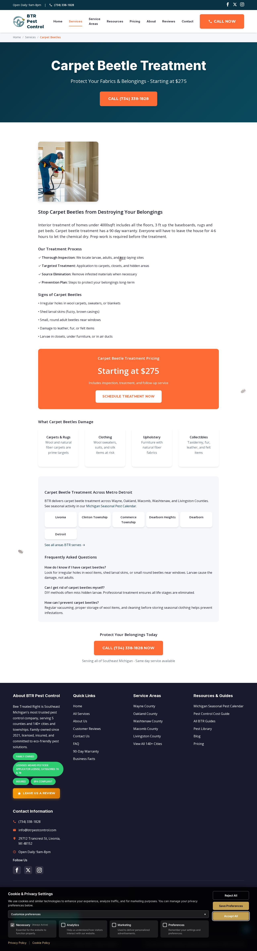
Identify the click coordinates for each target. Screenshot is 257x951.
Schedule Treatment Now (128, 396)
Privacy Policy (17, 942)
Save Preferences (231, 906)
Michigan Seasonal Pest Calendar (111, 506)
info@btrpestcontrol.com (37, 830)
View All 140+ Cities (147, 744)
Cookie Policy (41, 942)
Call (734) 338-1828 (128, 99)
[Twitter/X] (235, 5)
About (151, 21)
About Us (80, 721)
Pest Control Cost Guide (211, 713)
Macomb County (145, 729)
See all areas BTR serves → (65, 545)
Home (57, 21)
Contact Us (81, 736)
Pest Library (203, 729)
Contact (187, 21)
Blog (197, 736)
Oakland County (145, 713)
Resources (115, 21)
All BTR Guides (204, 721)
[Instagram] (242, 5)
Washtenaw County (148, 721)
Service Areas (94, 21)
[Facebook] (228, 5)
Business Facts (84, 759)
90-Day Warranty (86, 751)
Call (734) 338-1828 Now (128, 648)
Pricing (135, 21)
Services (75, 21)
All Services (81, 713)
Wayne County (144, 706)
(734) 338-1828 (64, 5)
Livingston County (147, 736)
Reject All (231, 895)
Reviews (168, 21)
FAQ (76, 744)
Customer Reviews (87, 729)
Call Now (225, 21)
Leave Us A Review (39, 793)
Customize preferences (108, 914)
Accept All (231, 916)
